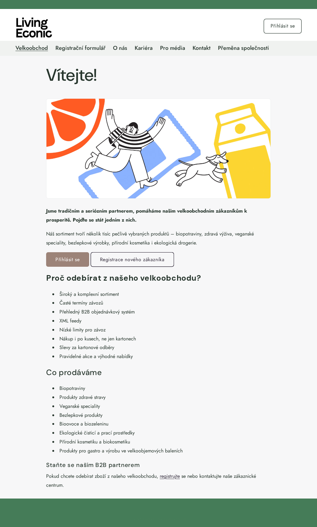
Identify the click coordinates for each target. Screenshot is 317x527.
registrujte (170, 476)
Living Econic (153, 518)
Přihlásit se (283, 25)
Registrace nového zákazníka (132, 259)
